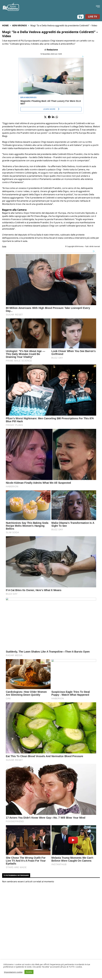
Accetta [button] (29, 972)
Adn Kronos (19, 25)
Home (5, 25)
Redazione (52, 49)
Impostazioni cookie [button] (13, 972)
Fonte (4, 246)
